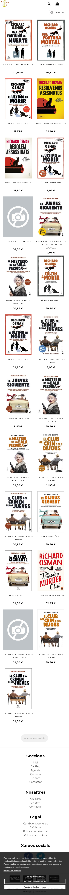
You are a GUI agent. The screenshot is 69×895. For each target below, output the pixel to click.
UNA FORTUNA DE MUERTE (18, 64)
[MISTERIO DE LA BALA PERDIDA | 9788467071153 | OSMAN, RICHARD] (18, 276)
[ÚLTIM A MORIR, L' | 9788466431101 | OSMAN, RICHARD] (51, 276)
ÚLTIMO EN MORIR (18, 123)
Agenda (35, 770)
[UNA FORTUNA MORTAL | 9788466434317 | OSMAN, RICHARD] (51, 40)
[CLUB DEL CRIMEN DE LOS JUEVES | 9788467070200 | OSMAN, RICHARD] (50, 334)
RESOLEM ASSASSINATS (18, 182)
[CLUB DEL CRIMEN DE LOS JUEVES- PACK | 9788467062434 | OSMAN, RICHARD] (18, 629)
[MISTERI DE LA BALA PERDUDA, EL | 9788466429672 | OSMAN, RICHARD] (18, 452)
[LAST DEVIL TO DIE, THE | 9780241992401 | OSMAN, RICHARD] (18, 216)
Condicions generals (35, 823)
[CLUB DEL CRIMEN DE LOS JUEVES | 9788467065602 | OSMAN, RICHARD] (18, 512)
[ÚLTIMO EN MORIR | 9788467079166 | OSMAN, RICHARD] (18, 98)
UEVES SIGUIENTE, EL (18, 418)
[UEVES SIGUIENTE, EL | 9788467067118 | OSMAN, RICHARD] (18, 394)
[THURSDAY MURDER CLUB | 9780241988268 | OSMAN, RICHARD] (51, 570)
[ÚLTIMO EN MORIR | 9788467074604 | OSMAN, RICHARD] (51, 158)
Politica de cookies (35, 835)
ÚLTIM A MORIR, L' (51, 300)
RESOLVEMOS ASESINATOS (51, 123)
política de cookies (12, 871)
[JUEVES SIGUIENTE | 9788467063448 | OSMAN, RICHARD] (18, 570)
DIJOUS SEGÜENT (50, 536)
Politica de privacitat (35, 831)
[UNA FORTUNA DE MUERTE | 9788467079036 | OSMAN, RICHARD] (18, 40)
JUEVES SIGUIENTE (18, 595)
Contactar (35, 782)
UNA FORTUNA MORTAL (51, 64)
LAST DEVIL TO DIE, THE (18, 241)
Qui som (35, 774)
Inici (35, 762)
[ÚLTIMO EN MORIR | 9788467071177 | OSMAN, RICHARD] (18, 334)
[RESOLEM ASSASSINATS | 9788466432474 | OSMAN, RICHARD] (18, 158)
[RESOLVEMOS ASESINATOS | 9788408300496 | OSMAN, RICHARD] (50, 98)
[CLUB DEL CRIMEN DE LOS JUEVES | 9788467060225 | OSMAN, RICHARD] (18, 688)
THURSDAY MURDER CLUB (51, 595)
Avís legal (35, 827)
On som (35, 778)
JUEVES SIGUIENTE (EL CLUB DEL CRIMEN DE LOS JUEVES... (51, 244)
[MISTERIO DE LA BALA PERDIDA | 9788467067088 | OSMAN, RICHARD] (51, 394)
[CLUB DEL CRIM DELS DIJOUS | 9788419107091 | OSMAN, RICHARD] (50, 452)
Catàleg (35, 766)
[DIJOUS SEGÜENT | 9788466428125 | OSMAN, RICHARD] (51, 512)
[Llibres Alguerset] (4, 4)
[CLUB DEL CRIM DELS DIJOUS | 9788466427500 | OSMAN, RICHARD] (51, 629)
